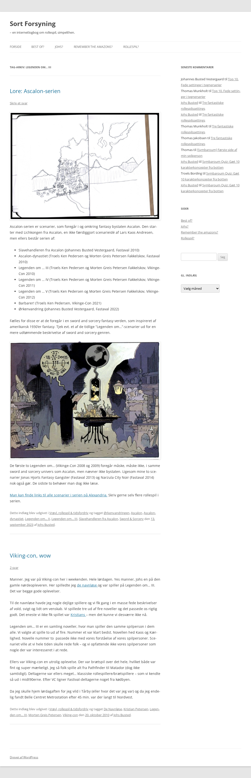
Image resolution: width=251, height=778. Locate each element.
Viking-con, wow (30, 555)
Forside (16, 47)
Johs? (59, 47)
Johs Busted (46, 524)
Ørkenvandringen (116, 513)
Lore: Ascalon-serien (35, 91)
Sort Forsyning (33, 23)
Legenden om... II (37, 519)
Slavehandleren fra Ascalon (98, 519)
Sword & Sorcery (132, 519)
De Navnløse (113, 709)
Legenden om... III (64, 519)
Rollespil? (131, 47)
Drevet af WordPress (24, 757)
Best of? (37, 47)
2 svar (14, 567)
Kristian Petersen (136, 709)
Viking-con (70, 715)
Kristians (78, 614)
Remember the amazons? (93, 47)
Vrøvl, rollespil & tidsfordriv (68, 513)
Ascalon (136, 513)
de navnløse (87, 585)
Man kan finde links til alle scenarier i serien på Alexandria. (58, 495)
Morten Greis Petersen (44, 715)
